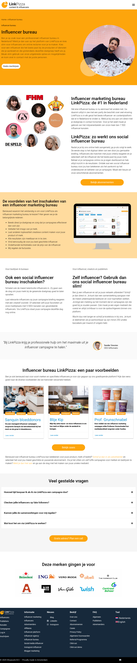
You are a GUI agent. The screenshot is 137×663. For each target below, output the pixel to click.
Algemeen (97, 617)
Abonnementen (76, 624)
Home (3, 20)
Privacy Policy (75, 632)
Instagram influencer (32, 647)
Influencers (4, 617)
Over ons (73, 617)
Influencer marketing (32, 617)
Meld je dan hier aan (22, 463)
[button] (133, 5)
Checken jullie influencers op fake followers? (26, 502)
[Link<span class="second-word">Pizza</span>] (4, 4)
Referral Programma (78, 639)
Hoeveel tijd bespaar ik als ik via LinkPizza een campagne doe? (36, 492)
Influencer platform (32, 632)
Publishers (4, 621)
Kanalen (3, 625)
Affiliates (27, 628)
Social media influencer (33, 643)
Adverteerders (30, 624)
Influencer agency (31, 636)
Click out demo (76, 647)
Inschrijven (4, 636)
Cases (72, 628)
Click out (73, 643)
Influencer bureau (31, 639)
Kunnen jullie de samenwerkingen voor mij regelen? (30, 513)
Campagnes (5, 629)
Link (17, 4)
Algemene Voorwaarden (80, 636)
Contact (73, 621)
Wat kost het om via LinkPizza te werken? (25, 523)
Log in (2, 632)
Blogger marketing (31, 651)
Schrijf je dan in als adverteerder (108, 457)
